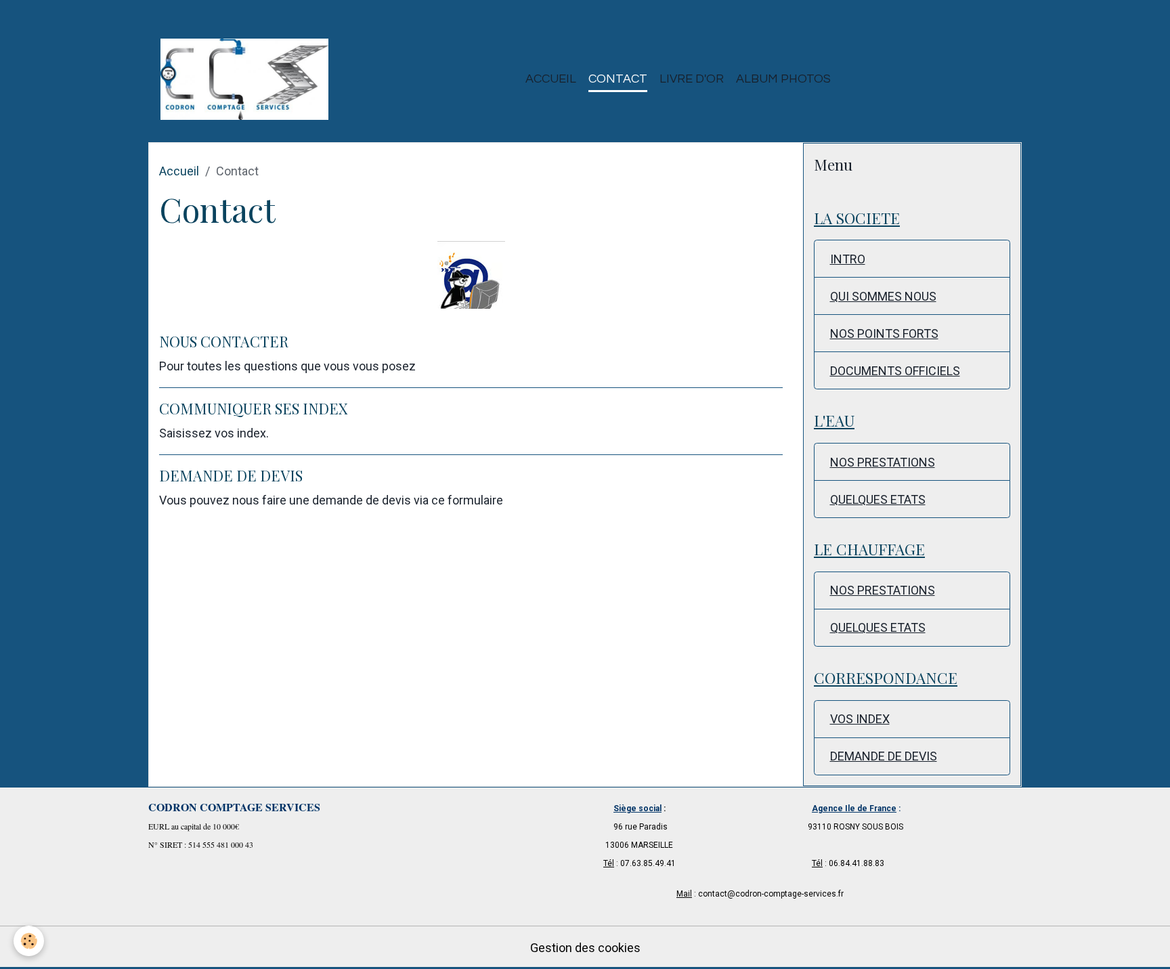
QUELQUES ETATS (878, 499)
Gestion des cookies (585, 948)
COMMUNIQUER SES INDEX (253, 408)
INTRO (847, 259)
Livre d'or (691, 78)
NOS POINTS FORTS (884, 333)
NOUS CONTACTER (223, 341)
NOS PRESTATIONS (882, 462)
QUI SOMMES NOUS (883, 296)
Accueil (550, 78)
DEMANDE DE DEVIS (231, 475)
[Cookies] (29, 941)
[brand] (247, 79)
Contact (617, 78)
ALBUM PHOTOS (783, 78)
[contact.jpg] (471, 275)
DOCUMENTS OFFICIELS (895, 371)
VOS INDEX (860, 719)
